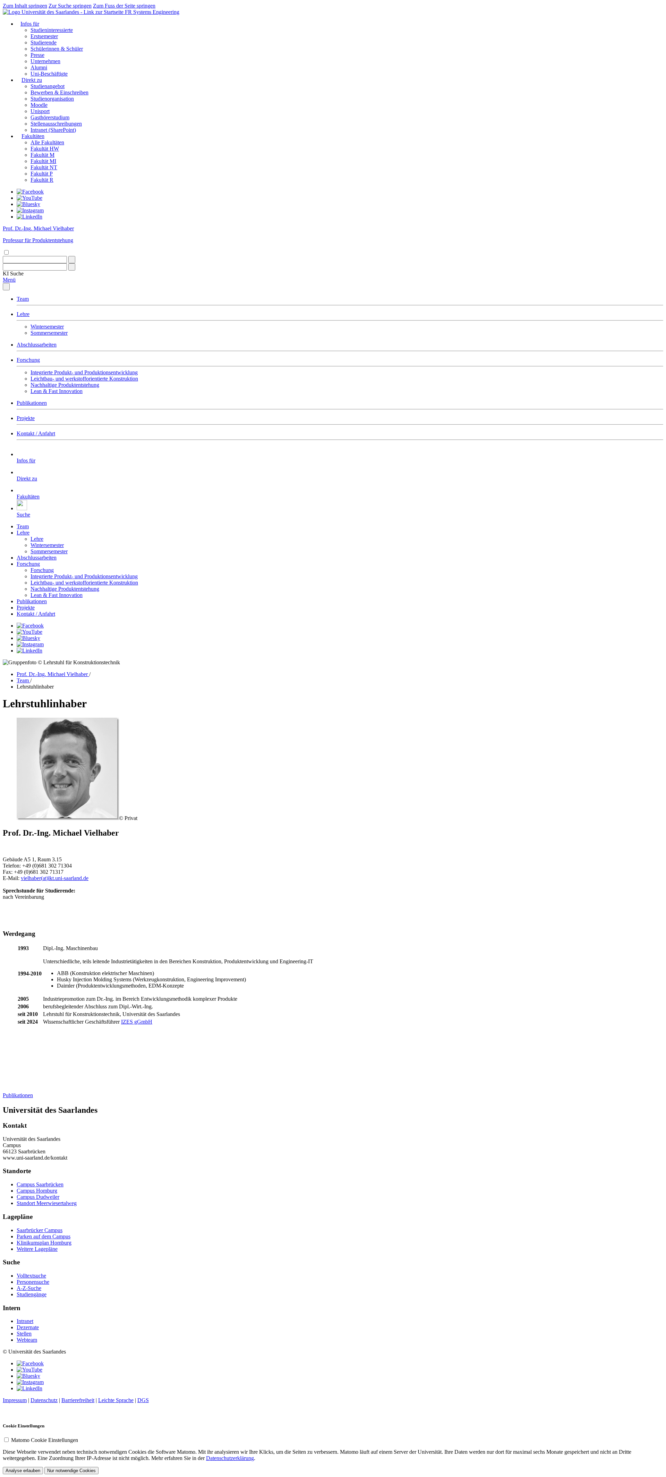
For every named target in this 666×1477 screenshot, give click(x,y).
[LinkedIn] (29, 217)
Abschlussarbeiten (37, 345)
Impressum (15, 1400)
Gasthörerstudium (50, 117)
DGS (143, 1400)
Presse (37, 55)
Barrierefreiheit (77, 1400)
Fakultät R (42, 180)
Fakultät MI (43, 161)
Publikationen (32, 403)
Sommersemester (49, 333)
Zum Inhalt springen (25, 6)
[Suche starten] (71, 259)
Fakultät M (42, 155)
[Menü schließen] (6, 286)
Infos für (29, 24)
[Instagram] (30, 210)
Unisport (40, 111)
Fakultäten (33, 136)
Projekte (26, 418)
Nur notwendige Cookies (71, 1470)
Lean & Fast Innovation (57, 391)
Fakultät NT (44, 167)
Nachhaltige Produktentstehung (65, 385)
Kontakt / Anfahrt (36, 433)
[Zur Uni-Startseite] (64, 12)
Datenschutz (44, 1400)
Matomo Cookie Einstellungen (44, 1440)
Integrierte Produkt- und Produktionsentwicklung (84, 372)
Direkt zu (32, 80)
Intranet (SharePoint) (53, 130)
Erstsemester (44, 36)
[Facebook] (30, 192)
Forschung (28, 360)
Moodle (39, 105)
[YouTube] (29, 198)
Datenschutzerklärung (230, 1458)
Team (23, 299)
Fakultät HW (45, 149)
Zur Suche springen (70, 6)
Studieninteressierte (52, 30)
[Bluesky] (28, 204)
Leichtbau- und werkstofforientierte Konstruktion (84, 379)
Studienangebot (48, 86)
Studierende (44, 42)
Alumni (39, 67)
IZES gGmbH (136, 1022)
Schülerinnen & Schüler (57, 49)
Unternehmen (45, 61)
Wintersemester (47, 327)
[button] (13, 273)
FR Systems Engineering (152, 12)
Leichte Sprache (116, 1400)
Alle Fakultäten (47, 142)
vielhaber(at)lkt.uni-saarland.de (54, 878)
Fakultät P (42, 174)
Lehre (23, 314)
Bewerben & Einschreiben (59, 92)
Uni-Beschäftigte (49, 74)
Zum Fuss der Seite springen (124, 6)
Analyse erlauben (23, 1470)
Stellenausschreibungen (56, 124)
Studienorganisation (52, 99)
